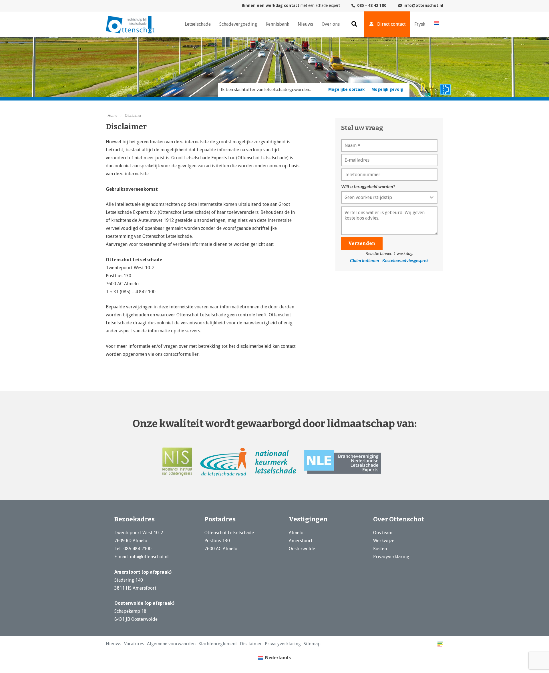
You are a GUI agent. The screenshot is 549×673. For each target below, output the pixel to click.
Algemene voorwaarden (159, 644)
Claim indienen (364, 260)
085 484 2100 (138, 548)
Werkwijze (383, 540)
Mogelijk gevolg (387, 89)
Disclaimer (224, 644)
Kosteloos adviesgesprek (405, 260)
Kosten (380, 548)
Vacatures (129, 644)
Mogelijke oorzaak (346, 89)
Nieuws (112, 644)
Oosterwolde (302, 548)
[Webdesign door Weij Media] (440, 644)
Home (112, 115)
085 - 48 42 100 (371, 5)
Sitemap (273, 644)
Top (535, 659)
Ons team (382, 532)
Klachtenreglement (197, 644)
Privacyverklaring (391, 556)
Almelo (296, 532)
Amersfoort (301, 540)
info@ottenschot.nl (423, 5)
